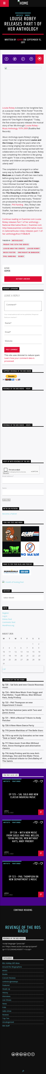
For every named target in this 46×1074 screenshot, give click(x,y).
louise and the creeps (14, 248)
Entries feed (7, 619)
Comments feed (8, 622)
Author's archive (23, 278)
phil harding (9, 256)
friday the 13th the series (16, 244)
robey (21, 256)
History (5, 992)
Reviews (5, 1015)
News (27, 15)
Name (4, 488)
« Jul (4, 669)
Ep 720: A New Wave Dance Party (18, 725)
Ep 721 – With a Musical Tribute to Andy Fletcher (21, 719)
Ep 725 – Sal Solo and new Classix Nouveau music (23, 686)
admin (20, 40)
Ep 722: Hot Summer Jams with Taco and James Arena (22, 711)
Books (4, 974)
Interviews (6, 996)
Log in (4, 616)
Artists (19, 15)
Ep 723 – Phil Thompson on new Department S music (17, 703)
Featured (16, 781)
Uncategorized (8, 1022)
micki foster (9, 252)
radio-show (6, 1011)
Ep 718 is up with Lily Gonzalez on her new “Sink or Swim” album (22, 736)
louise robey (33, 248)
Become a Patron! (9, 514)
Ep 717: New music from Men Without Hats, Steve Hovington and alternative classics (21, 746)
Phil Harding (17, 204)
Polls (4, 1007)
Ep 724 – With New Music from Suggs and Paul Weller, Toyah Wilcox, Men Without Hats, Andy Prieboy (22, 695)
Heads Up (6, 989)
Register (5, 613)
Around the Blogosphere (12, 967)
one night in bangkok (28, 252)
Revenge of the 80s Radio (14, 679)
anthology (17, 240)
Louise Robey (8, 107)
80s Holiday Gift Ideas (11, 963)
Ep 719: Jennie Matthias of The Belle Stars (22, 730)
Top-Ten (5, 1018)
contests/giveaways (10, 981)
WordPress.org (8, 625)
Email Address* (8, 476)
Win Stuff (5, 1026)
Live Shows (6, 1000)
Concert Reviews (9, 978)
